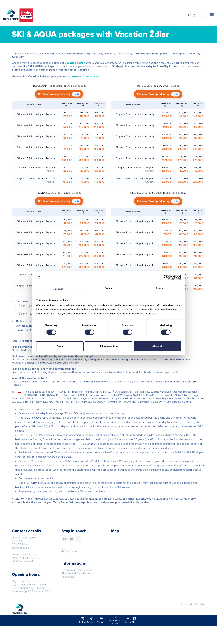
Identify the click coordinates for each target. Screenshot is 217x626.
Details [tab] (108, 288)
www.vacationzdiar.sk (85, 76)
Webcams (101, 620)
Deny (60, 346)
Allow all (157, 346)
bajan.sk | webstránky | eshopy (193, 604)
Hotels (127, 620)
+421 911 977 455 (28, 558)
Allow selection (109, 346)
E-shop (82, 620)
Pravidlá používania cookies (77, 570)
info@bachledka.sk (23, 561)
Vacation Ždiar (74, 63)
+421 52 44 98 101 (27, 554)
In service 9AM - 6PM (115, 619)
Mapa (134, 620)
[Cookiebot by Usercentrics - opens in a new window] (166, 277)
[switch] (89, 332)
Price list (91, 620)
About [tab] (159, 288)
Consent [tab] (58, 288)
